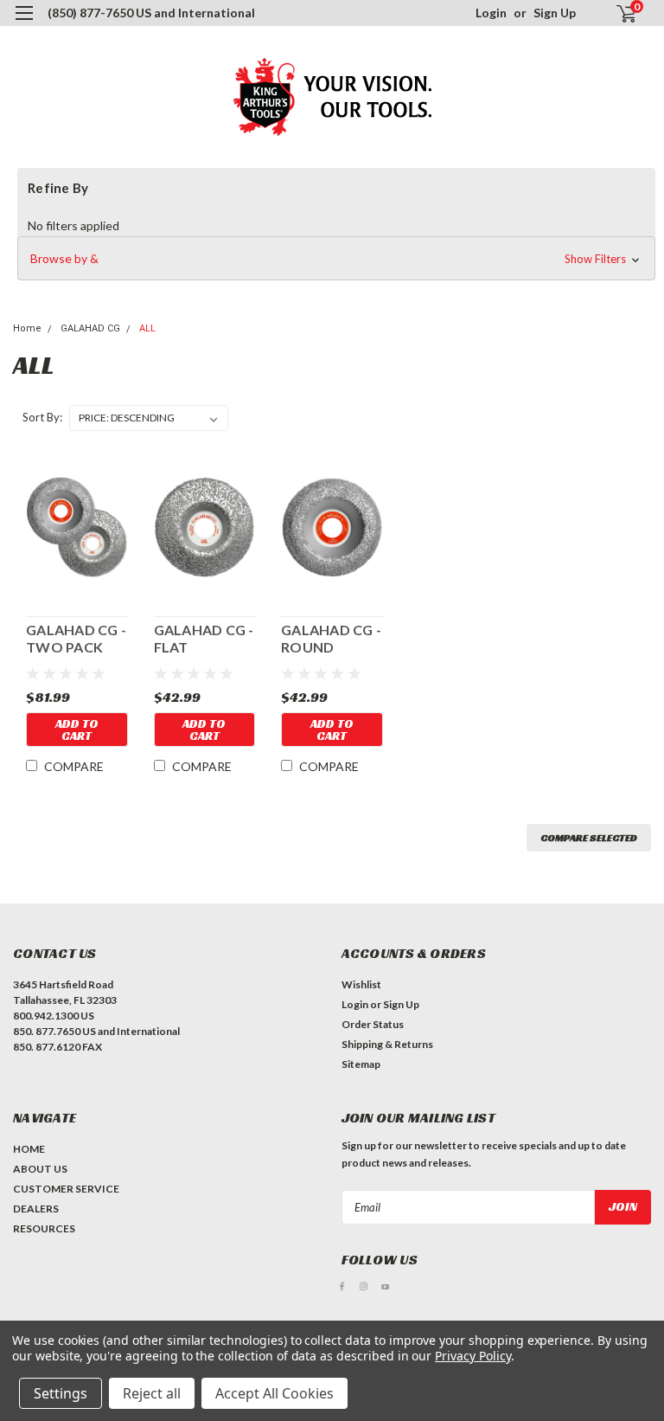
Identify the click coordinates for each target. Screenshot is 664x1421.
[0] (619, 13)
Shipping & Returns (387, 1044)
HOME (29, 1148)
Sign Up (554, 12)
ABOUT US (40, 1168)
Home (27, 328)
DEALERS (36, 1208)
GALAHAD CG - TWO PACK (76, 638)
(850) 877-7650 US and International (151, 12)
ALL (147, 328)
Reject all (152, 1393)
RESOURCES (44, 1228)
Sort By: (42, 417)
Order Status (373, 1024)
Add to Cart (77, 729)
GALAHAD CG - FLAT (204, 638)
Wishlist (361, 984)
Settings (60, 1393)
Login (491, 12)
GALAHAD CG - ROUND (331, 638)
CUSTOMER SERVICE (66, 1188)
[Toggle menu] (24, 24)
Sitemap (361, 1064)
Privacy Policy (472, 1355)
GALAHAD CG (90, 328)
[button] (336, 258)
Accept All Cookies (274, 1393)
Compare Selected (588, 837)
